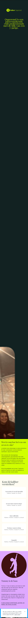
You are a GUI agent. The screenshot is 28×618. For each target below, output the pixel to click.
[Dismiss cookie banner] (24, 611)
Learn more (17, 614)
